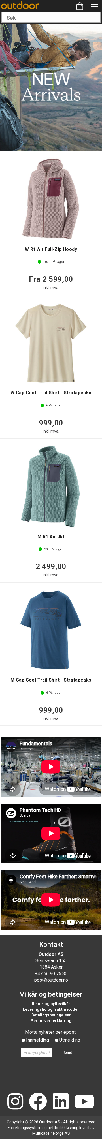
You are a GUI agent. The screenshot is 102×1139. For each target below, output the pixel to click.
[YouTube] (84, 1102)
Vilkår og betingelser (51, 994)
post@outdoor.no (51, 980)
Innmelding (37, 1040)
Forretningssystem (24, 1127)
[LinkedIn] (61, 1102)
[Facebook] (38, 1102)
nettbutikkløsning (63, 1127)
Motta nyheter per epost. (51, 1032)
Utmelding (69, 1040)
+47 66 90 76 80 (51, 973)
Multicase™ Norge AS (51, 1133)
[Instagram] (15, 1102)
